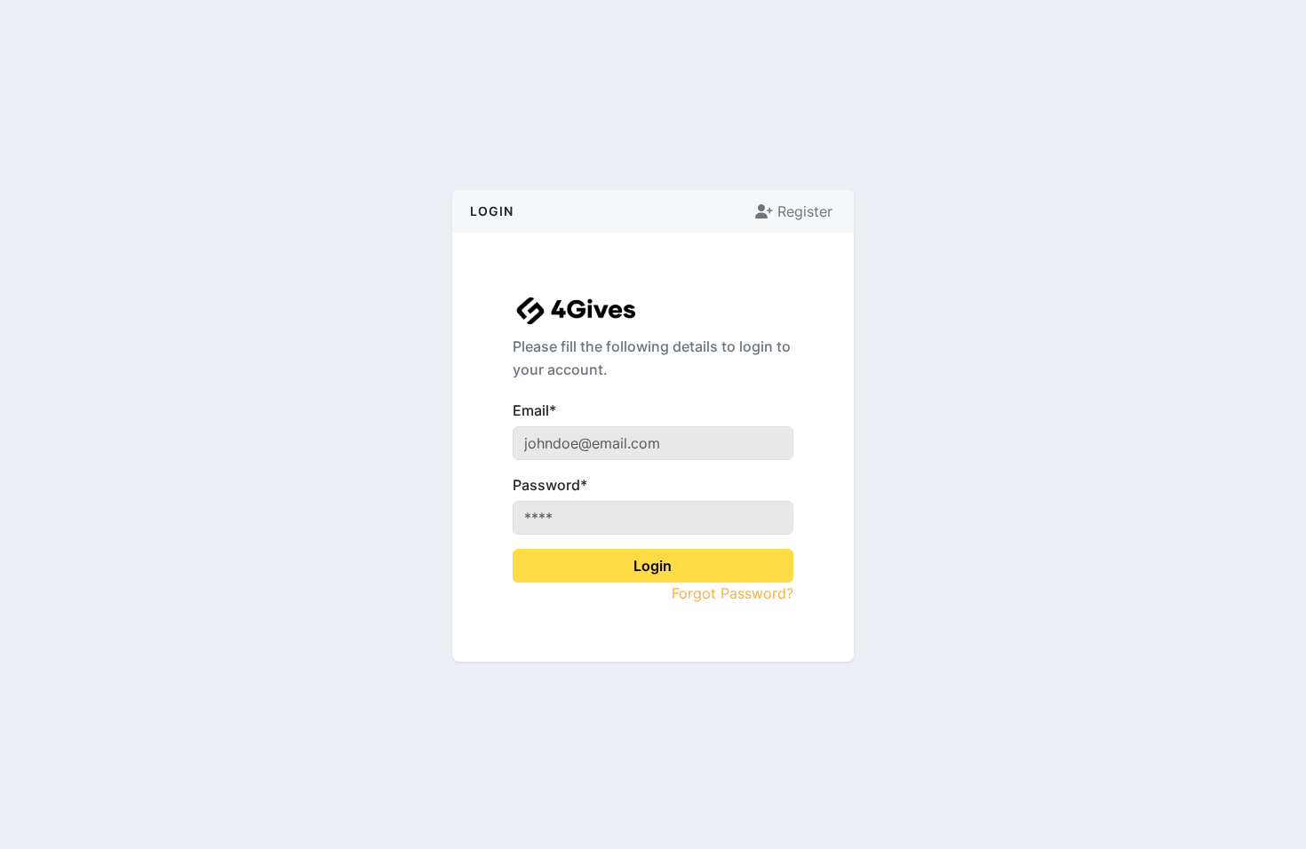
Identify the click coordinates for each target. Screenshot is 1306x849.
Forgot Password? (732, 593)
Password (550, 485)
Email (534, 410)
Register (802, 211)
